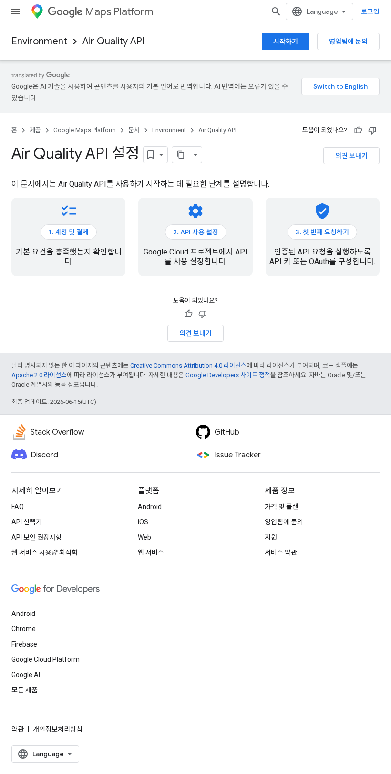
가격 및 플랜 (281, 506)
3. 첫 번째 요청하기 (322, 232)
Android (150, 506)
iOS (143, 522)
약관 (17, 729)
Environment (39, 41)
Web (144, 537)
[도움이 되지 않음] (372, 130)
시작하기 (285, 41)
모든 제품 (24, 690)
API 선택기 (26, 522)
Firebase (24, 644)
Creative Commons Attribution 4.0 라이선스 (188, 365)
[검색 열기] (276, 11)
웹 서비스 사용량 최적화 (44, 552)
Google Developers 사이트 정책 (227, 375)
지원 (271, 537)
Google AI (25, 675)
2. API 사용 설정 (195, 232)
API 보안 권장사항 (36, 537)
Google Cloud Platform (45, 659)
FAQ (17, 506)
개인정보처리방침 (57, 729)
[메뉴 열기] (15, 11)
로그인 (370, 11)
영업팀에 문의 (348, 41)
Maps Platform (119, 11)
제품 (35, 130)
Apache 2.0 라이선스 (39, 375)
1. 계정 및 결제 (69, 232)
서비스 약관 (281, 552)
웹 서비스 (151, 552)
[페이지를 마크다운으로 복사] (180, 155)
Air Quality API (113, 41)
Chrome (23, 629)
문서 (134, 130)
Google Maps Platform (84, 130)
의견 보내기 (351, 155)
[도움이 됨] (358, 130)
